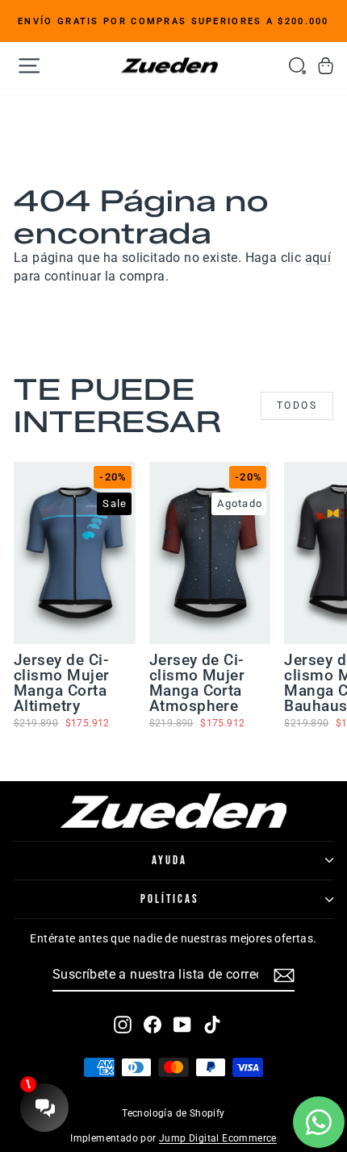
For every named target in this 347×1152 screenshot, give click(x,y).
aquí (318, 257)
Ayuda (169, 860)
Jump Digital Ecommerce (218, 1138)
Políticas (169, 899)
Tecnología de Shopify (173, 1113)
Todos (297, 405)
